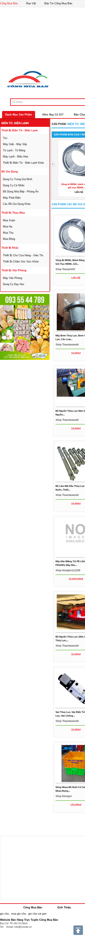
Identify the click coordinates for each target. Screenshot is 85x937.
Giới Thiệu (64, 907)
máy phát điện (12, 197)
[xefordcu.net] (25, 327)
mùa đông (9, 238)
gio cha (4, 913)
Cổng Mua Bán (9, 3)
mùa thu (8, 232)
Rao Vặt (31, 3)
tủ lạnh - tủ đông (14, 150)
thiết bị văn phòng (13, 270)
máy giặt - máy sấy (15, 144)
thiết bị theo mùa (13, 212)
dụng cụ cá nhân (13, 185)
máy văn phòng (12, 278)
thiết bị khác (10, 247)
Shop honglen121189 (67, 570)
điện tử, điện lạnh (15, 123)
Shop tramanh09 (65, 269)
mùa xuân (9, 220)
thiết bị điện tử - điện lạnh (19, 130)
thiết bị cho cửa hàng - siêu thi (23, 255)
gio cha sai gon (37, 913)
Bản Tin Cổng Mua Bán (58, 3)
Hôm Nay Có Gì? (53, 114)
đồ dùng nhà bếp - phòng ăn (21, 191)
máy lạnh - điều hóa (15, 156)
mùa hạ (7, 226)
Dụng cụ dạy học (13, 284)
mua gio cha (18, 913)
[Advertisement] (42, 402)
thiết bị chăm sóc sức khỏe (21, 261)
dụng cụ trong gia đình (17, 179)
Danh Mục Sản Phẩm (18, 114)
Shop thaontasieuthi (67, 344)
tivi (5, 138)
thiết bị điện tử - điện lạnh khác (23, 162)
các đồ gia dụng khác (17, 203)
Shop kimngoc (63, 796)
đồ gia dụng (9, 171)
